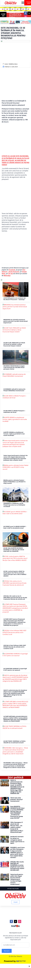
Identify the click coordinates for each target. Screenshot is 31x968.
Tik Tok (10, 273)
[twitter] (29, 13)
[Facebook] (11, 921)
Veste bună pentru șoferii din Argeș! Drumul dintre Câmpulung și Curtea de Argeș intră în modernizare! (16, 879)
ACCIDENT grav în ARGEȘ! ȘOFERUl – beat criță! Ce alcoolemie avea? (14, 527)
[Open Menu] (23, 2)
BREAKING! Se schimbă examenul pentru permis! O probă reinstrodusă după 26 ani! (15, 321)
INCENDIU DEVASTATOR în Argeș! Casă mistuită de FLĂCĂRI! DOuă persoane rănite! (13, 367)
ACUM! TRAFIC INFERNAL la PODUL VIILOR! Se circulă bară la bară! (14, 741)
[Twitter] (15, 921)
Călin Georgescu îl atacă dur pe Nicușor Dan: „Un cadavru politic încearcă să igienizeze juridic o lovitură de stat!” (16, 827)
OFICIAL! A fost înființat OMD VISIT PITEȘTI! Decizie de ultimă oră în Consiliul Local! (14, 647)
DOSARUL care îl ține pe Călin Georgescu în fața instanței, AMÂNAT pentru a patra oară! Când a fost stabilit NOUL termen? (17, 852)
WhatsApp (7, 275)
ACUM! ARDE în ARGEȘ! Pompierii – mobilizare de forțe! (14, 411)
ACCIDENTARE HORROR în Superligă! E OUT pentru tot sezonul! (15, 669)
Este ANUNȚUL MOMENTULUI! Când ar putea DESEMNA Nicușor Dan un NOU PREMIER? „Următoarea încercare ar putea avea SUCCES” (17, 812)
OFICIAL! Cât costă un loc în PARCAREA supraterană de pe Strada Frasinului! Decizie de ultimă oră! (15, 597)
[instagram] (25, 16)
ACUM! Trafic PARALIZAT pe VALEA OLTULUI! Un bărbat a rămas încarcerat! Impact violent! (14, 344)
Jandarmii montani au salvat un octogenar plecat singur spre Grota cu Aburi (17, 840)
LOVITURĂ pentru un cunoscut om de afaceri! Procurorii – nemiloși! (15, 15)
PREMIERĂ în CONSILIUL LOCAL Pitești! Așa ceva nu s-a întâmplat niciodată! (14, 505)
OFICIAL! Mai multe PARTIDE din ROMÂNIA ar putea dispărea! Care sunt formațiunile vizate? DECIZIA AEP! (17, 866)
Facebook (12, 270)
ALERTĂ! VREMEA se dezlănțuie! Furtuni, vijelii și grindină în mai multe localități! (14, 433)
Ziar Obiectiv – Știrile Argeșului (13, 271)
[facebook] (25, 13)
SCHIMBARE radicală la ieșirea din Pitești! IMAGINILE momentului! (14, 389)
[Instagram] (19, 921)
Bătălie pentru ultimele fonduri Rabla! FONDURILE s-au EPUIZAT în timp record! (14, 481)
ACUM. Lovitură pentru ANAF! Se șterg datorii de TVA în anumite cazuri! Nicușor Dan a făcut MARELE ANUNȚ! (14, 573)
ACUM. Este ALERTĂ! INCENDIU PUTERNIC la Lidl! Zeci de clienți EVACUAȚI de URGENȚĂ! (13, 549)
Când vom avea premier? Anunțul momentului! (16, 799)
